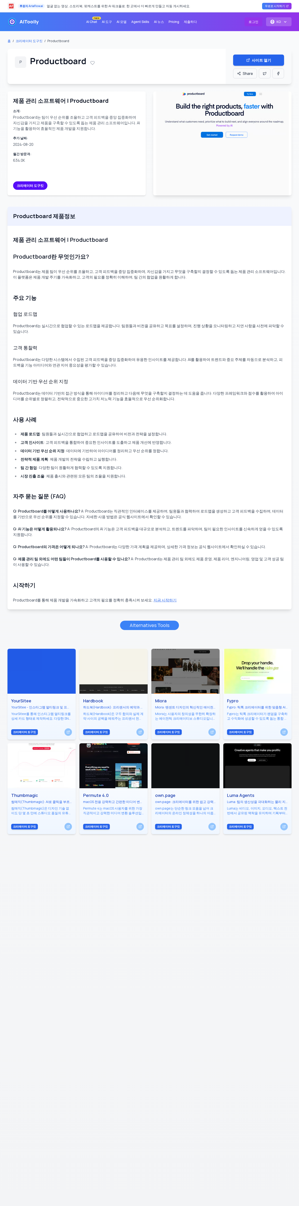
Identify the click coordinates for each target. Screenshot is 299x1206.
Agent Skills (140, 21)
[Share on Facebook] (278, 73)
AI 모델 (122, 21)
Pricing (174, 21)
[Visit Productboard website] (222, 143)
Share (248, 73)
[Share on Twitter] (265, 73)
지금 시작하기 (165, 600)
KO (279, 21)
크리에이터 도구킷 (29, 41)
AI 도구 (107, 21)
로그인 (253, 21)
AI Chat (92, 21)
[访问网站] (68, 732)
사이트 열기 (261, 60)
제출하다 (190, 21)
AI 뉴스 (159, 21)
